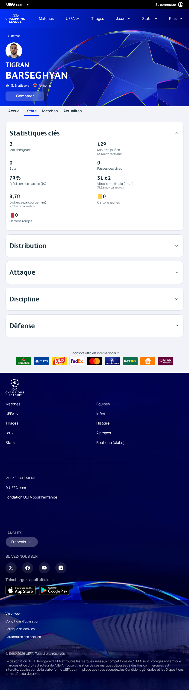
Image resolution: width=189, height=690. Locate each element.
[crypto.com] (112, 361)
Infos (100, 413)
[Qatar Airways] (165, 361)
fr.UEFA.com (16, 487)
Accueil (14, 111)
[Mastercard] (94, 361)
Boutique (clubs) (110, 442)
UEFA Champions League (15, 18)
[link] (46, 18)
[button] (123, 18)
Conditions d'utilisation (22, 621)
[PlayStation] (41, 361)
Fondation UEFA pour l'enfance (31, 497)
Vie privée (13, 613)
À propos (103, 432)
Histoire (102, 423)
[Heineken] (23, 361)
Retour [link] (15, 36)
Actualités (72, 111)
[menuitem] (46, 18)
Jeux (9, 432)
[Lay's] (59, 361)
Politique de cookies (20, 629)
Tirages (12, 423)
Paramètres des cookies (23, 636)
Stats (32, 111)
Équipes (103, 404)
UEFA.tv (12, 413)
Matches (50, 111)
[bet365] (130, 361)
